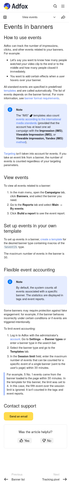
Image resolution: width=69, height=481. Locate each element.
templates (10, 90)
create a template (51, 239)
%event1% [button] (11, 247)
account (15, 339)
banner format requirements (42, 98)
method (20, 142)
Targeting (9, 153)
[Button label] (63, 6)
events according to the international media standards (38, 121)
